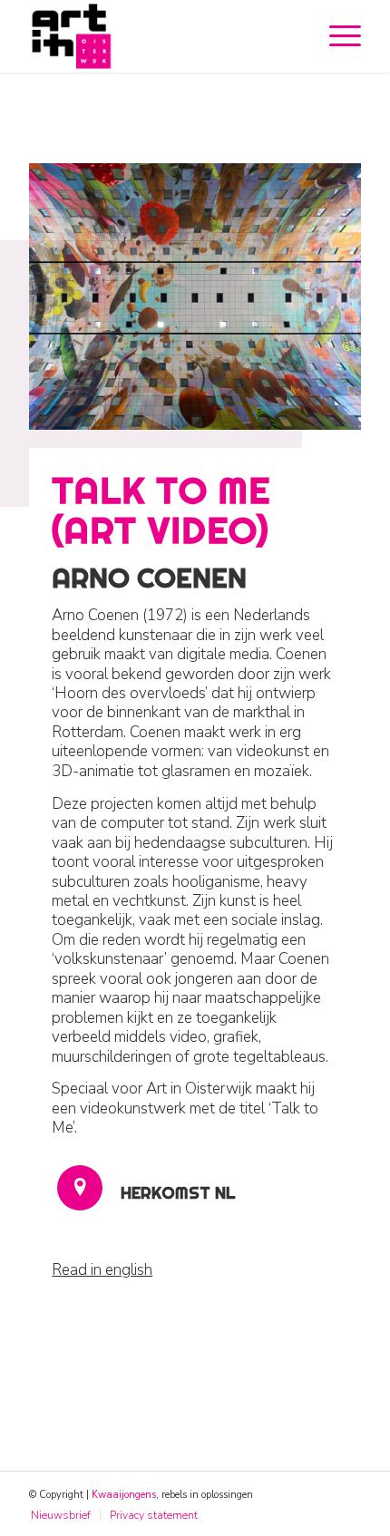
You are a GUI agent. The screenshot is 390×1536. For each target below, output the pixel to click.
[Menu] (336, 36)
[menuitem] (336, 36)
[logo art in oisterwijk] (161, 36)
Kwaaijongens (124, 1495)
